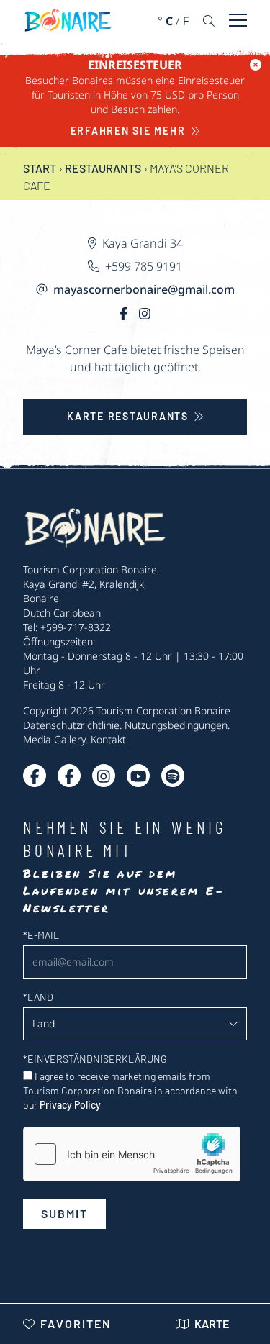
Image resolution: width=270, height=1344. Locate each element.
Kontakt (108, 739)
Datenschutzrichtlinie (71, 725)
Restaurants (103, 168)
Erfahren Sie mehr (128, 130)
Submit (64, 1213)
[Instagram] (144, 313)
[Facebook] (123, 313)
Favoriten (76, 1323)
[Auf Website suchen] (209, 21)
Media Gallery (54, 739)
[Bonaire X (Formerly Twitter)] (34, 775)
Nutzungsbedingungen (176, 725)
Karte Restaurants (128, 416)
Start (39, 168)
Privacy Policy (70, 1105)
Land (38, 997)
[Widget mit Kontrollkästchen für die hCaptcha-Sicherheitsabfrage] (131, 1154)
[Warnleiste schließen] (255, 64)
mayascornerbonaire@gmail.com (144, 289)
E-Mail (41, 935)
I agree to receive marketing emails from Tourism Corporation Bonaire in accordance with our (130, 1090)
